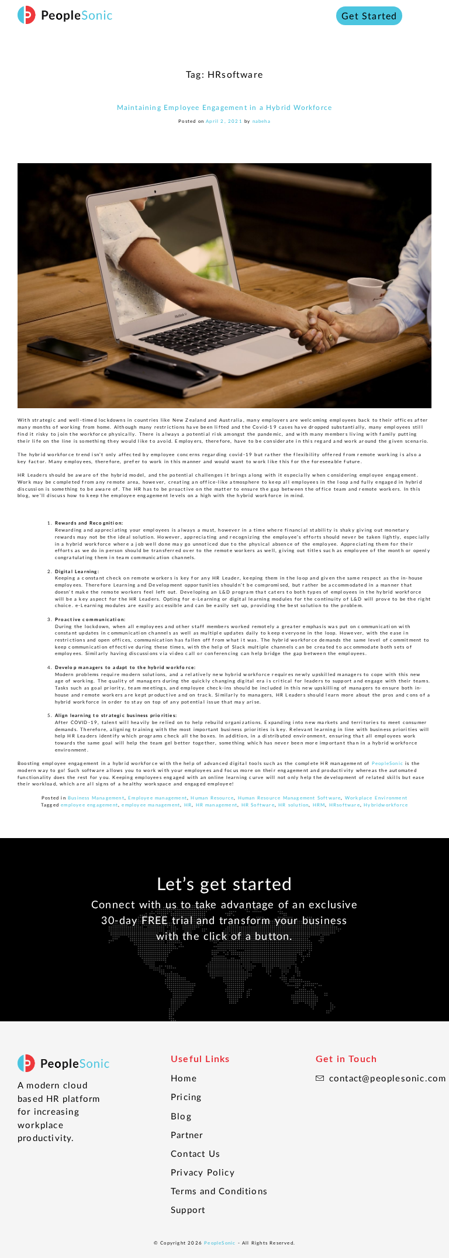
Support (188, 1209)
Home (184, 1078)
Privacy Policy (203, 1172)
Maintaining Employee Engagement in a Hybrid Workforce (225, 107)
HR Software (258, 805)
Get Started (369, 15)
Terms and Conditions (219, 1190)
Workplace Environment (376, 798)
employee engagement (89, 805)
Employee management (157, 798)
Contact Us (195, 1153)
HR (188, 805)
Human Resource (212, 798)
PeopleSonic (220, 1243)
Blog (181, 1116)
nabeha (262, 121)
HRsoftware (344, 805)
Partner (187, 1134)
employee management (151, 805)
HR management (217, 805)
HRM (319, 805)
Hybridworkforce (386, 805)
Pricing (186, 1096)
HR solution (293, 805)
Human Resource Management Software (289, 798)
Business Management (96, 798)
